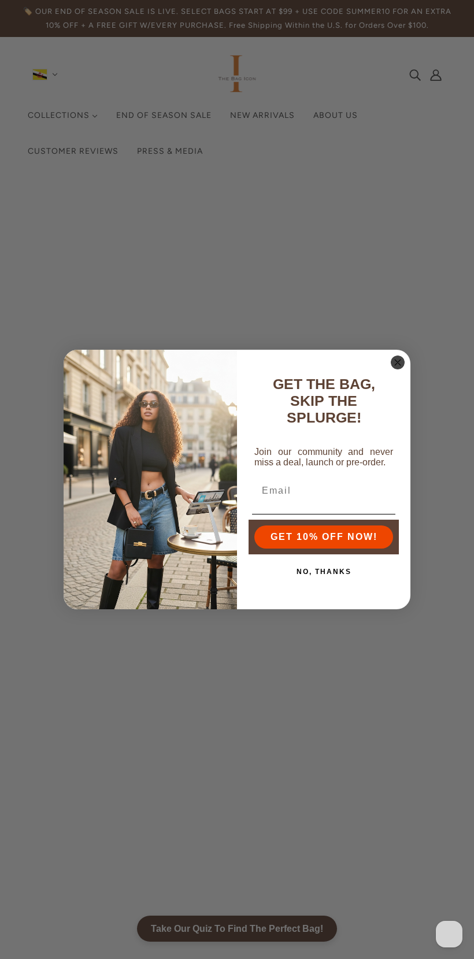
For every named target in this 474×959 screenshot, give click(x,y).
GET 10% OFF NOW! (324, 537)
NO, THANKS (324, 572)
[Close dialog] (398, 362)
